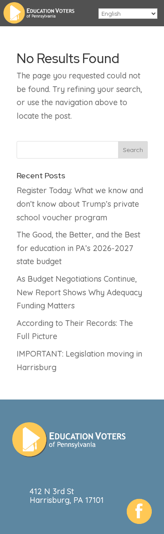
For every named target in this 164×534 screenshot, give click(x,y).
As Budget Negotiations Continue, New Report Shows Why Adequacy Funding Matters (79, 292)
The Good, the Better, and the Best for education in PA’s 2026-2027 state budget (78, 248)
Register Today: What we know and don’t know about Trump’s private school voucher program (80, 203)
